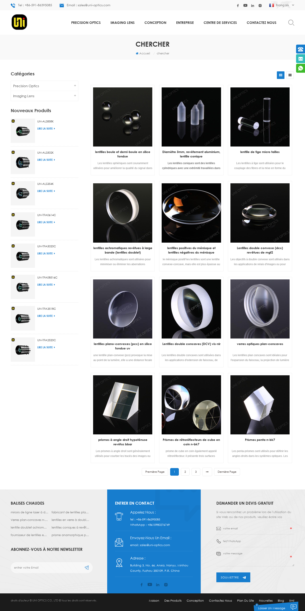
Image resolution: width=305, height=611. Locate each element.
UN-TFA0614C (46, 215)
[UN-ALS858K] (23, 131)
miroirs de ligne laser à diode (29, 512)
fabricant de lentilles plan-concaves (70, 512)
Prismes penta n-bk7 (260, 440)
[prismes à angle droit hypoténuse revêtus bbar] (122, 404)
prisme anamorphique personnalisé (70, 535)
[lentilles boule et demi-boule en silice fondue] (122, 117)
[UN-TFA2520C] (23, 349)
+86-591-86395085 (148, 519)
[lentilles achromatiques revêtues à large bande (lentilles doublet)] (122, 212)
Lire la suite (45, 128)
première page (155, 471)
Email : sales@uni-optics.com (88, 5)
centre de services (220, 23)
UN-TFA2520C (46, 340)
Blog (281, 600)
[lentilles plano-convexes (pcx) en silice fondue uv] (122, 309)
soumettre (230, 577)
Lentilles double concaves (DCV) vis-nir (191, 344)
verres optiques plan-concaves (260, 344)
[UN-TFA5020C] (23, 256)
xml (291, 600)
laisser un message (271, 608)
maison (154, 600)
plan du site (245, 600)
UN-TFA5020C (46, 246)
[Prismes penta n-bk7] (260, 404)
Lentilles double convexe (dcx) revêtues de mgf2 (260, 250)
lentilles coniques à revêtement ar (70, 527)
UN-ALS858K (45, 121)
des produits (173, 600)
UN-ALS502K (45, 152)
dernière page (227, 471)
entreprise (185, 23)
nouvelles (266, 600)
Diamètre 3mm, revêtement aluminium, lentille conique (191, 154)
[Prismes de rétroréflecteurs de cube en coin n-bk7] (191, 404)
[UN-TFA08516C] (23, 287)
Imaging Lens (123, 23)
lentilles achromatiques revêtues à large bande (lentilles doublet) (122, 250)
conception (155, 23)
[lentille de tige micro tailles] (260, 117)
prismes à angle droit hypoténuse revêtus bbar (122, 442)
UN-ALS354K (45, 184)
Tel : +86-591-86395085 (35, 5)
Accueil (144, 53)
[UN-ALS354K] (23, 193)
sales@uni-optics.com (155, 545)
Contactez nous (261, 23)
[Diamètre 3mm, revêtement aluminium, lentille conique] (191, 117)
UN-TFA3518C (46, 308)
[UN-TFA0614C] (23, 224)
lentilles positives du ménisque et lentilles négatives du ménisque (191, 250)
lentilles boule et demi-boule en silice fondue (122, 154)
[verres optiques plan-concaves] (260, 309)
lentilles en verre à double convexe (70, 520)
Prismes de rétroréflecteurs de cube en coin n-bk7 (191, 442)
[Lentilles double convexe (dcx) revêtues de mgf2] (260, 212)
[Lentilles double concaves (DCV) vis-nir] (191, 309)
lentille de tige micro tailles (260, 152)
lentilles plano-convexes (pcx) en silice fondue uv (123, 346)
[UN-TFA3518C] (23, 318)
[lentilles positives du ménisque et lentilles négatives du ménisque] (191, 212)
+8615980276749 (159, 524)
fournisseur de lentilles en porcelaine (29, 535)
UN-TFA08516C (47, 277)
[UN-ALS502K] (23, 162)
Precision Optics (86, 23)
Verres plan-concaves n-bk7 (29, 520)
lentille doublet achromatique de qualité (29, 527)
